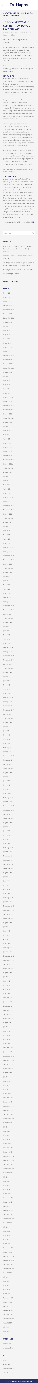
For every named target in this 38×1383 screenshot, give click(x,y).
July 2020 (6, 577)
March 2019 (7, 643)
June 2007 (6, 1231)
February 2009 (8, 1148)
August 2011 (7, 1023)
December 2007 (8, 1206)
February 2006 (8, 1298)
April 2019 (6, 639)
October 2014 (8, 864)
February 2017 (8, 747)
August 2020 (7, 572)
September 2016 (8, 768)
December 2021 (8, 506)
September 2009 (8, 1119)
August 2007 (7, 1223)
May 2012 (6, 985)
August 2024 (7, 372)
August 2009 (7, 1123)
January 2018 (7, 702)
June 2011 (6, 1031)
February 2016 (8, 798)
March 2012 (7, 993)
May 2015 (6, 835)
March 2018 (7, 693)
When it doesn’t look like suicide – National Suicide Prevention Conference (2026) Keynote (17, 249)
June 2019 (6, 631)
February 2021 (8, 547)
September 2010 (8, 1069)
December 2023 (8, 406)
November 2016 (8, 760)
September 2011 (8, 1019)
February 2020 (8, 597)
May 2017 (6, 735)
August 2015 (7, 823)
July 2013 (6, 927)
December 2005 (8, 1306)
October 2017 (8, 714)
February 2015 (8, 848)
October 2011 (8, 1014)
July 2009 (6, 1127)
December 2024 (8, 356)
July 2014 (6, 877)
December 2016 (8, 756)
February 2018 (8, 697)
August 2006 (7, 1273)
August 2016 (7, 772)
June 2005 (6, 1331)
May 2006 (6, 1285)
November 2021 (8, 510)
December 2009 (8, 1106)
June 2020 (6, 581)
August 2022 (7, 472)
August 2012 (7, 973)
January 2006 (7, 1302)
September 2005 (8, 1319)
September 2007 (8, 1219)
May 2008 (6, 1185)
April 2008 (6, 1189)
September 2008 (8, 1169)
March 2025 (7, 343)
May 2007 (6, 1235)
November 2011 (8, 1010)
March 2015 (7, 843)
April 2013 (6, 939)
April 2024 (6, 389)
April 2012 (6, 989)
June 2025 (6, 330)
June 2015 (6, 831)
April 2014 (6, 889)
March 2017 (7, 743)
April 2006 (6, 1290)
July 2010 (6, 1077)
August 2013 (7, 923)
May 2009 (6, 1135)
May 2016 (6, 785)
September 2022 (8, 468)
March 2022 (7, 493)
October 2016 (8, 764)
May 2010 (6, 1085)
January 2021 (7, 551)
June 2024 (6, 381)
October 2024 (8, 364)
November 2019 (8, 610)
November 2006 (8, 1260)
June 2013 (6, 931)
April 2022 (6, 489)
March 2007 (7, 1244)
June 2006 (6, 1281)
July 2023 (6, 426)
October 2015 (8, 814)
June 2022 (6, 481)
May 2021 (6, 535)
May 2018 (6, 685)
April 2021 (6, 539)
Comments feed (8, 1369)
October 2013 (8, 914)
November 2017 (8, 710)
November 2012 (8, 960)
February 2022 (8, 497)
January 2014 (7, 902)
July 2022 (6, 476)
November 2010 (8, 1060)
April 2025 (6, 339)
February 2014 (8, 898)
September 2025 (8, 318)
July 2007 (6, 1227)
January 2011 (7, 1052)
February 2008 (8, 1198)
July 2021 (6, 526)
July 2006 (6, 1277)
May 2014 (6, 885)
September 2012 (8, 968)
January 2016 (7, 802)
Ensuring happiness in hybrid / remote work (18, 270)
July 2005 (6, 1327)
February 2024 (8, 397)
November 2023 (8, 410)
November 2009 (8, 1110)
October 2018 (8, 664)
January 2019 (7, 652)
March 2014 (7, 893)
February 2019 (8, 647)
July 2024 (6, 376)
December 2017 (8, 706)
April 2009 (6, 1139)
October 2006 (8, 1265)
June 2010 (6, 1081)
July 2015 (6, 827)
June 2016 (6, 781)
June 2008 (6, 1181)
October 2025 (8, 314)
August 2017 (7, 722)
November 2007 (8, 1210)
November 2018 (8, 660)
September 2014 (8, 868)
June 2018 (6, 681)
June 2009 (6, 1131)
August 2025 (7, 322)
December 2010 (8, 1056)
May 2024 (6, 385)
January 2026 (7, 301)
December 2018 (8, 656)
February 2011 (8, 1048)
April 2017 (6, 739)
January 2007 (7, 1252)
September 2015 (8, 818)
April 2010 (6, 1089)
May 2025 (6, 335)
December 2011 (8, 1006)
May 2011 (6, 1035)
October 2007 (8, 1214)
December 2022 (8, 456)
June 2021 (6, 531)
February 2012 (8, 998)
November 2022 (8, 460)
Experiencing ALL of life (11, 274)
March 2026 (7, 297)
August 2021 (7, 522)
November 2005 (8, 1310)
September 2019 (8, 618)
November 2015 (8, 810)
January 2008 (7, 1202)
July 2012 (6, 977)
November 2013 (8, 910)
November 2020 (8, 560)
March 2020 (7, 593)
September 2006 (8, 1269)
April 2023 (6, 439)
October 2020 (8, 564)
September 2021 (8, 518)
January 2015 (7, 852)
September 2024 (8, 368)
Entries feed (7, 1364)
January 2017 (7, 752)
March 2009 (7, 1144)
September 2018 (8, 668)
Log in (5, 1360)
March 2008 (7, 1194)
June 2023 (6, 431)
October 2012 (8, 964)
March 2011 (7, 1044)
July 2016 (6, 777)
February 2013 (8, 948)
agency (9, 187)
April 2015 (6, 839)
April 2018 (6, 689)
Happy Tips (7, 1344)
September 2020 (8, 568)
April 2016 (6, 789)
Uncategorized (22, 32)
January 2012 (7, 1002)
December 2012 (8, 956)
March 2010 (7, 1094)
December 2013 (8, 906)
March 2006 (7, 1294)
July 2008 (6, 1177)
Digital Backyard (27, 1381)
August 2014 (7, 873)
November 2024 (8, 360)
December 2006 (8, 1256)
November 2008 (8, 1160)
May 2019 (6, 635)
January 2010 (7, 1102)
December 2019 (8, 606)
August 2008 (7, 1173)
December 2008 (8, 1156)
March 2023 (7, 443)
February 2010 (8, 1098)
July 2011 (6, 1027)
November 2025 (8, 310)
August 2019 (7, 622)
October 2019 (8, 614)
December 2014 (8, 856)
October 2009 (8, 1114)
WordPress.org (8, 1373)
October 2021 (8, 514)
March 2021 (7, 543)
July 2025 (6, 326)
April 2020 (6, 589)
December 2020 (8, 556)
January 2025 (7, 351)
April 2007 (6, 1239)
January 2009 (7, 1152)
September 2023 (8, 418)
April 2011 (6, 1039)
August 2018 (7, 672)
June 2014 (6, 881)
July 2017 (6, 727)
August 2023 (7, 422)
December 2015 (8, 806)
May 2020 (6, 585)
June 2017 (6, 731)
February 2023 (8, 447)
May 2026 (6, 293)
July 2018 (6, 677)
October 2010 (8, 1064)
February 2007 (8, 1248)
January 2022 (7, 501)
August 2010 (7, 1073)
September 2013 (8, 918)
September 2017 (8, 718)
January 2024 (7, 401)
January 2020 (7, 602)
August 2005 (7, 1323)
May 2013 (6, 935)
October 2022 (8, 464)
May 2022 (6, 485)
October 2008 (8, 1164)
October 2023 (8, 414)
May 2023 (6, 435)
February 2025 (8, 347)
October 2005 (8, 1315)
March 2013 (7, 943)
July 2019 (6, 627)
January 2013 (7, 952)
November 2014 (8, 860)
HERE (32, 222)
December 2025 (8, 305)
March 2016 (7, 793)
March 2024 (7, 393)
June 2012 (6, 981)
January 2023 (7, 451)
